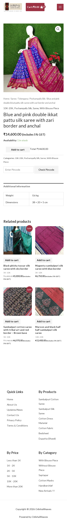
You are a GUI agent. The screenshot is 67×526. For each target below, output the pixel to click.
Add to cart (18, 149)
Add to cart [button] (12, 260)
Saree (13, 98)
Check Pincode (46, 169)
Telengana (23, 98)
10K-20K (8, 108)
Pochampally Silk (37, 98)
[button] (58, 29)
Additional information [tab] (16, 186)
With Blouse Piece (49, 108)
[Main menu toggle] (60, 7)
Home (6, 98)
